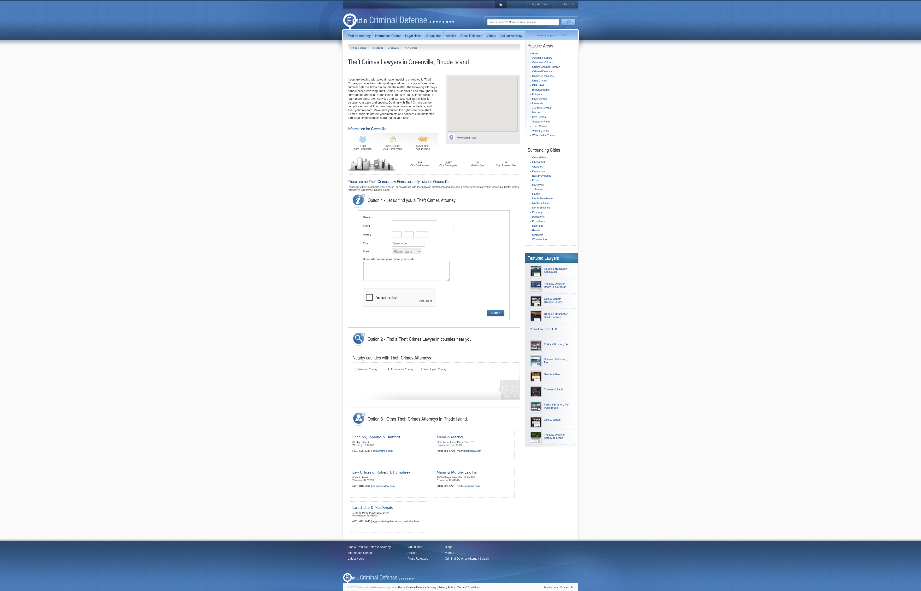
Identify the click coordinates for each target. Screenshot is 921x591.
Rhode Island (359, 47)
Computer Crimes (542, 62)
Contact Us (566, 4)
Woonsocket (539, 239)
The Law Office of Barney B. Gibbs (554, 436)
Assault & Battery (542, 57)
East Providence (541, 175)
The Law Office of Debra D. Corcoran (555, 285)
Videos (449, 553)
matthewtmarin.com (468, 486)
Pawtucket (538, 216)
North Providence (542, 198)
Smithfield (537, 234)
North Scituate (540, 203)
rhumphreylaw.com (383, 486)
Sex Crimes (539, 117)
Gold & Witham (552, 374)
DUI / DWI (538, 85)
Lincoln (536, 193)
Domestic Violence (543, 76)
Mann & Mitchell (451, 437)
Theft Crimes (539, 126)
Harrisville (538, 184)
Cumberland (539, 171)
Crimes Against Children (546, 66)
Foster (536, 180)
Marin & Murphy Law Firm (458, 472)
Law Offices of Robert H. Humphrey (381, 472)
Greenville (394, 47)
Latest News (356, 558)
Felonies (537, 94)
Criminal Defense (542, 71)
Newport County (367, 369)
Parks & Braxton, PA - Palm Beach (556, 406)
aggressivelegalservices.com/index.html (395, 521)
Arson (535, 53)
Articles (412, 553)
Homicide (537, 103)
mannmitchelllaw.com (469, 450)
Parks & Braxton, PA (556, 344)
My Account (540, 4)
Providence (377, 47)
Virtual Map (414, 547)
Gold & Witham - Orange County (553, 300)
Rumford (537, 230)
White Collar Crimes (543, 135)
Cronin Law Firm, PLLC (543, 329)
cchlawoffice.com (382, 450)
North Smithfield (541, 207)
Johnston (537, 189)
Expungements (541, 89)
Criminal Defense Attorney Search (467, 558)
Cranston (537, 166)
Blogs (448, 547)
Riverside (537, 225)
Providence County (402, 369)
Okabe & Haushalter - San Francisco (556, 316)
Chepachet (538, 162)
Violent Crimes (540, 130)
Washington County (435, 369)
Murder (536, 112)
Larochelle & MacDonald (372, 507)
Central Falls (539, 157)
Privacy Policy (446, 587)
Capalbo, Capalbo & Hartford (376, 437)
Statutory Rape (541, 121)
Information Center (360, 553)
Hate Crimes (539, 98)
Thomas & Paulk (553, 389)
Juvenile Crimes (541, 107)
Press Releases (417, 558)
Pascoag (537, 212)
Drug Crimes (539, 80)
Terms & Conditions (468, 587)
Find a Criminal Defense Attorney (369, 547)
